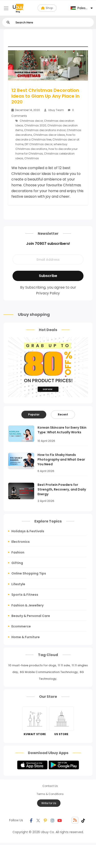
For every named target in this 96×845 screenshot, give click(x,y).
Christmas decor (31, 121)
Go (8, 22)
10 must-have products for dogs (32, 665)
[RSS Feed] (75, 820)
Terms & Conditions (50, 794)
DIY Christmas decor (38, 144)
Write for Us (48, 803)
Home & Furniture (25, 637)
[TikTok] (83, 820)
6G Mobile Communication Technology (49, 672)
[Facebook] (31, 820)
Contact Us (50, 786)
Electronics (20, 541)
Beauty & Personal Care (30, 616)
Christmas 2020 (35, 125)
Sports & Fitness (24, 594)
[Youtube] (59, 820)
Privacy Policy (48, 293)
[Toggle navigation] (6, 8)
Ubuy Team (56, 110)
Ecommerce (21, 626)
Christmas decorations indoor (45, 130)
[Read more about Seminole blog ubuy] (18, 8)
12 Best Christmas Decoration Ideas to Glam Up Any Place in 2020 (45, 96)
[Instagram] (52, 820)
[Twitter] (38, 820)
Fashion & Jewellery (27, 605)
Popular (34, 414)
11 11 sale (64, 665)
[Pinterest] (45, 820)
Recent (63, 414)
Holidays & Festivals (27, 531)
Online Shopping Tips (28, 573)
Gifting (17, 563)
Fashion (17, 552)
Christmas (31, 158)
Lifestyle (18, 584)
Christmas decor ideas (49, 135)
